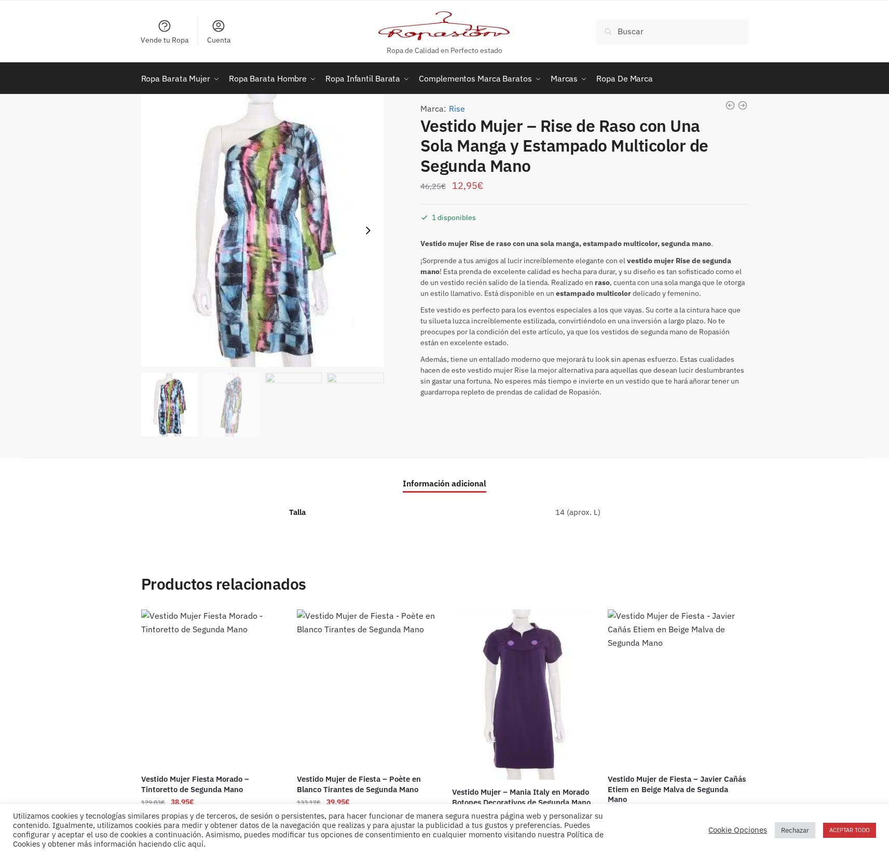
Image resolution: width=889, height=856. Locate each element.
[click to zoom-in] (262, 231)
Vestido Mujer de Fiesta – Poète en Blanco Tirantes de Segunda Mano (359, 784)
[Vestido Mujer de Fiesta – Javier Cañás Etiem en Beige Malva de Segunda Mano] (678, 688)
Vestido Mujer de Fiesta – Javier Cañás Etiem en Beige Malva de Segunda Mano (677, 789)
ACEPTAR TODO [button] (849, 833)
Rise (457, 108)
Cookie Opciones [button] (737, 833)
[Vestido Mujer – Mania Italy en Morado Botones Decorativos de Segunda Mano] (522, 694)
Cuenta (218, 40)
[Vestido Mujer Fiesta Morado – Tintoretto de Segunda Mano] (211, 688)
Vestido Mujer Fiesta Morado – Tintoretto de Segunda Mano (195, 784)
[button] (368, 230)
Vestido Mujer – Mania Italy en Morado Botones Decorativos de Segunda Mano (521, 797)
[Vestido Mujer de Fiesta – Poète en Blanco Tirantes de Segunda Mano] (367, 688)
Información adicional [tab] (444, 483)
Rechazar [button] (795, 833)
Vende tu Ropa (164, 40)
